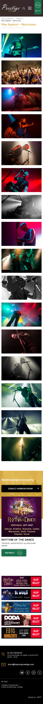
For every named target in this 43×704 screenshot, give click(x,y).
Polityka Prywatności (9, 685)
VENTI (39, 697)
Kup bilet (10, 553)
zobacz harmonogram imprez (20, 489)
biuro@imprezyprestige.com (21, 664)
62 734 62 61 (16, 653)
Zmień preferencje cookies (12, 687)
